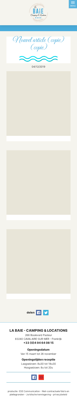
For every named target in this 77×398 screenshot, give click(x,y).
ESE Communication (29, 391)
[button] (73, 4)
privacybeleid (60, 394)
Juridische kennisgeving (38, 394)
